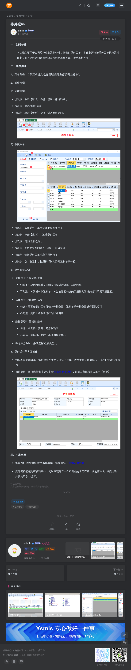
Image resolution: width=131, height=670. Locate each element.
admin (21, 30)
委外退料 (18, 24)
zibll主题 (32, 655)
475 (35, 548)
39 (42, 548)
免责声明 (19, 650)
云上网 (23, 655)
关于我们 (42, 650)
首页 (10, 15)
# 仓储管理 (17, 506)
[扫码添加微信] (124, 642)
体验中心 (7, 650)
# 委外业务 (32, 506)
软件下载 (31, 650)
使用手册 (20, 15)
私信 (117, 32)
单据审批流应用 (63, 371)
